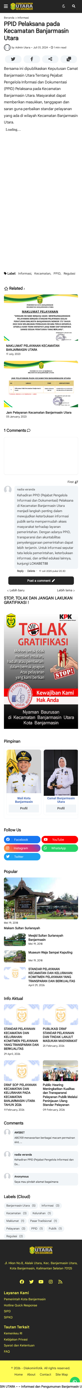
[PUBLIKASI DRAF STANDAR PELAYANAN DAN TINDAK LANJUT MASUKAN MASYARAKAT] (60, 1014)
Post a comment (39, 581)
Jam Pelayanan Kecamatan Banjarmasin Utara (39, 412)
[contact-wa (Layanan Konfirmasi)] (75, 1382)
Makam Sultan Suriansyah (22, 928)
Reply (20, 571)
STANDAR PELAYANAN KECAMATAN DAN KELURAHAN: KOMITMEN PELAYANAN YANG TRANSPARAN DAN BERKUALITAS (51, 975)
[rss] (60, 1282)
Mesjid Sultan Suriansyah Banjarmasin (45, 937)
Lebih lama (64, 590)
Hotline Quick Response (20, 1305)
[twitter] (31, 1282)
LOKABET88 (39, 564)
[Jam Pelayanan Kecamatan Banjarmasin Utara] (41, 385)
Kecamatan (42, 273)
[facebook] (22, 1282)
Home (18, 1374)
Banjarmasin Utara (21, 1205)
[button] (7, 6)
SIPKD (8, 1317)
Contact (45, 1374)
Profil (24, 808)
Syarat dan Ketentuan (19, 1345)
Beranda (9, 17)
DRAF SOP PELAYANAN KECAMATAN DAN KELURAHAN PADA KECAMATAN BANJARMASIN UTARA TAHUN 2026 (20, 1095)
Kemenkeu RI (13, 1333)
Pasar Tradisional (43, 1221)
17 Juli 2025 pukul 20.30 (52, 571)
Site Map (62, 1374)
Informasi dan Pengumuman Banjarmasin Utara (44, 1386)
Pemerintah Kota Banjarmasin (25, 1299)
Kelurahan (42, 1213)
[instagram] (50, 1282)
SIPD (7, 1311)
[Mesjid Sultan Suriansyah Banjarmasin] (15, 940)
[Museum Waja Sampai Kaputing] (15, 956)
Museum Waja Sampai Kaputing (50, 952)
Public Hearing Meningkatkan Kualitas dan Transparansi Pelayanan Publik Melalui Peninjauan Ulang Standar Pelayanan (60, 1095)
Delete (31, 571)
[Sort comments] (73, 482)
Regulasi (69, 273)
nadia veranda (26, 489)
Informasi (23, 17)
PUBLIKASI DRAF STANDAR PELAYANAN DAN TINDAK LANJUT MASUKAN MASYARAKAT (60, 1035)
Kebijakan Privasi (16, 1339)
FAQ (7, 1351)
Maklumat (15, 1221)
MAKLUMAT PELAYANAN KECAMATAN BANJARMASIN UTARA (32, 348)
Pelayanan (15, 1228)
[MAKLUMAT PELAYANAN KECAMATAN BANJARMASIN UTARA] (41, 319)
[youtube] (41, 1282)
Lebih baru (17, 590)
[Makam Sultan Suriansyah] (41, 898)
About (31, 1374)
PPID (57, 273)
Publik (55, 1228)
